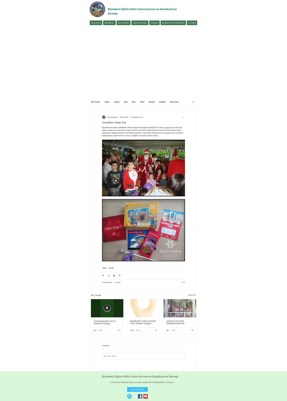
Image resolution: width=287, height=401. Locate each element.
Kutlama (162, 102)
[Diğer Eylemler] (183, 117)
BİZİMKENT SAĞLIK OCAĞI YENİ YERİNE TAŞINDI (143, 322)
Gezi (125, 102)
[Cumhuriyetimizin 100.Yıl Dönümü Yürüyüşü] (107, 308)
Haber (107, 102)
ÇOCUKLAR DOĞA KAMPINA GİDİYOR (175, 322)
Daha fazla (174, 102)
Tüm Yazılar (95, 102)
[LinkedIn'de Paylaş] (114, 275)
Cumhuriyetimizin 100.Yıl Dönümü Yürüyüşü (105, 322)
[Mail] (129, 396)
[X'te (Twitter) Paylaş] (109, 275)
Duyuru (117, 102)
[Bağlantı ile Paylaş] (119, 275)
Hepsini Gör (192, 295)
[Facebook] (140, 396)
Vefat (142, 102)
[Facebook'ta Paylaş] (103, 275)
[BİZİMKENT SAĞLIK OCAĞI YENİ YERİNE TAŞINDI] (143, 308)
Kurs (133, 102)
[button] (193, 102)
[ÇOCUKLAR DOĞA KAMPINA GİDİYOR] (180, 308)
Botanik (152, 102)
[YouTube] (145, 396)
